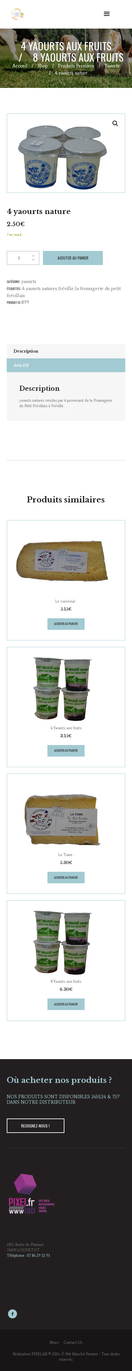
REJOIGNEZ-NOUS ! (35, 1125)
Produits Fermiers (76, 66)
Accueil (19, 66)
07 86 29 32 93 (38, 1255)
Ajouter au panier (73, 258)
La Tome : (66, 855)
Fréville (66, 288)
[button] (115, 123)
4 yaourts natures (39, 288)
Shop (43, 66)
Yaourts (112, 66)
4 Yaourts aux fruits (66, 45)
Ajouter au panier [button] (66, 623)
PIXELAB (39, 1354)
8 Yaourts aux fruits (78, 56)
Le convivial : (66, 601)
